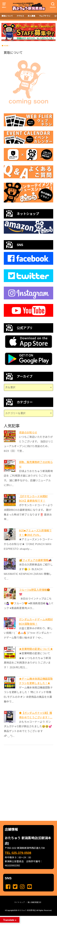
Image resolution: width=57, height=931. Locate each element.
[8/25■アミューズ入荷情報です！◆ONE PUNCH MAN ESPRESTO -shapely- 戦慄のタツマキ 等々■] (10, 534)
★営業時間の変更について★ (36, 649)
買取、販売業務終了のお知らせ (36, 464)
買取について (7, 16)
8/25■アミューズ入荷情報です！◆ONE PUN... (35, 532)
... (26, 917)
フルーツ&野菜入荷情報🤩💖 (34, 592)
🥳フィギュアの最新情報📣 (35, 560)
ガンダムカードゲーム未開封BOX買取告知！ (36, 621)
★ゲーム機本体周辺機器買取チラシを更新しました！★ (36, 681)
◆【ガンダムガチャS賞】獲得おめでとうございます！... (35, 715)
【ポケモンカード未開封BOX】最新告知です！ (33, 498)
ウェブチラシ (45, 16)
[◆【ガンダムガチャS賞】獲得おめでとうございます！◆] (10, 717)
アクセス (20, 16)
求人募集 (31, 16)
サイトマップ (19, 902)
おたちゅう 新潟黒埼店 (27, 910)
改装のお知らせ (28, 432)
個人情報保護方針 (34, 902)
